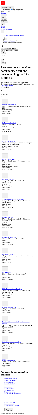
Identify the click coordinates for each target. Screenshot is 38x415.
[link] (4, 19)
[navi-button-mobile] (2, 31)
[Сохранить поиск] (2, 60)
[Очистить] (3, 52)
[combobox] (9, 49)
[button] (3, 26)
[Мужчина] (5, 101)
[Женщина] (5, 356)
